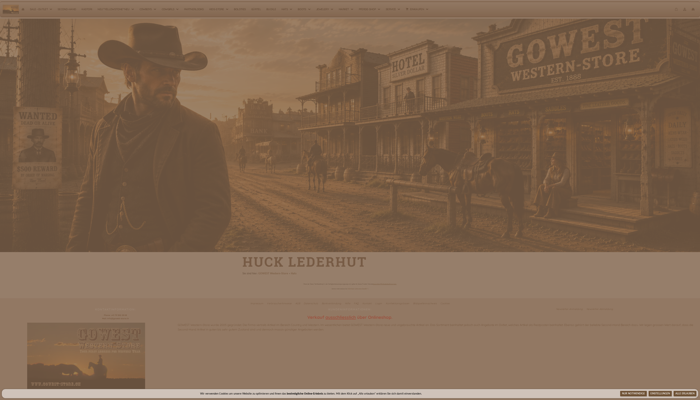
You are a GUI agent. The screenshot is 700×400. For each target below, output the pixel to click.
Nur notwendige (633, 393)
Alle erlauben (685, 393)
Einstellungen (660, 393)
